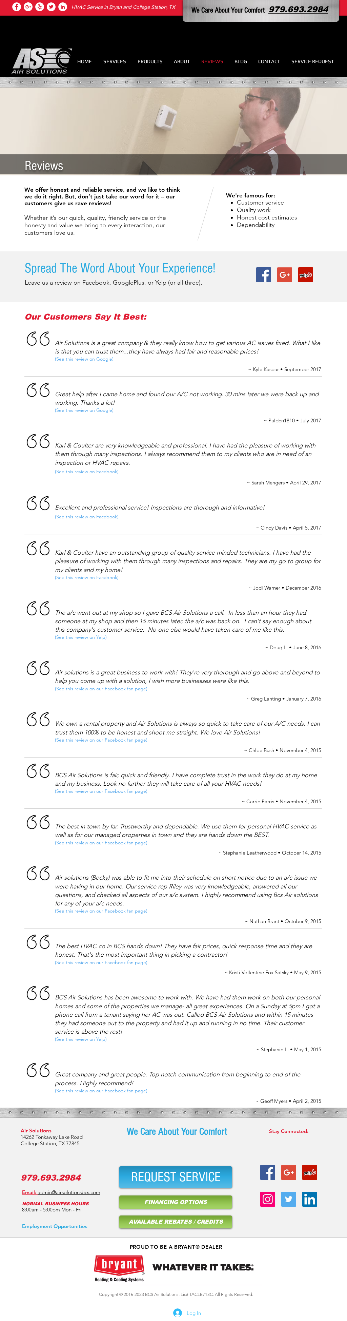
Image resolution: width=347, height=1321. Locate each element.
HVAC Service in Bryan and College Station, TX (123, 7)
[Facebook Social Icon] (263, 274)
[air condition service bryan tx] (309, 1172)
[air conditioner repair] (62, 6)
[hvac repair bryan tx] (288, 1172)
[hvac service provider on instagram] (267, 1199)
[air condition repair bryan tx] (51, 6)
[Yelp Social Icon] (305, 274)
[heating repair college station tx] (39, 6)
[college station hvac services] (16, 6)
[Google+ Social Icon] (284, 274)
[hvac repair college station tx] (28, 6)
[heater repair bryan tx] (267, 1172)
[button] (115, 61)
